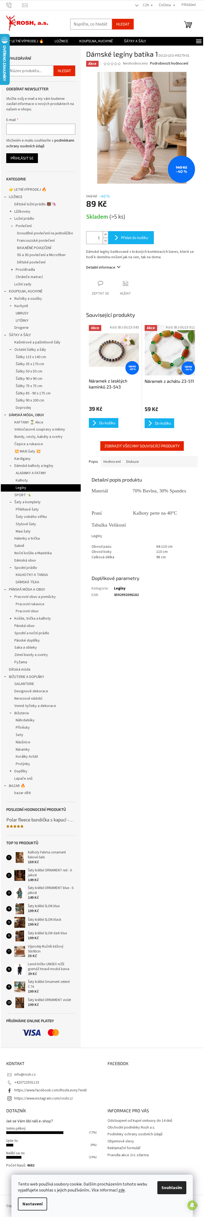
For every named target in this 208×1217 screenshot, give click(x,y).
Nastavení (32, 1204)
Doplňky (20, 771)
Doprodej (23, 407)
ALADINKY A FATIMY (31, 473)
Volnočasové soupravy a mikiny (39, 429)
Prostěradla (25, 269)
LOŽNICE (15, 197)
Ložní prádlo (24, 218)
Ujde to (12, 1140)
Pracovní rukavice (30, 604)
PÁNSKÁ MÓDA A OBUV (27, 589)
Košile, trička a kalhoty (32, 618)
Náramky (23, 749)
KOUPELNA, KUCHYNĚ (26, 291)
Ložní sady (22, 284)
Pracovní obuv (27, 611)
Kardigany (22, 458)
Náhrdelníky (25, 720)
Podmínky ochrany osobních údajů (135, 1134)
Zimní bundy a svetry (31, 655)
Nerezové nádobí (28, 698)
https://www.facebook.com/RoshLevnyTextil (50, 1090)
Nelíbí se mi (15, 1153)
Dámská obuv (25, 560)
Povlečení (24, 226)
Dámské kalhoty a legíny (33, 466)
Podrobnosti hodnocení (169, 63)
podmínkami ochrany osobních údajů (40, 143)
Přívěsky (23, 727)
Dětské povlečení (31, 262)
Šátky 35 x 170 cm (30, 364)
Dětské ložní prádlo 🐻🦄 (35, 204)
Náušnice (23, 742)
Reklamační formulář (124, 1148)
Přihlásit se (22, 158)
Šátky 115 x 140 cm (31, 357)
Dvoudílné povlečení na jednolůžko (45, 233)
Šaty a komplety (27, 502)
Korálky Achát (27, 756)
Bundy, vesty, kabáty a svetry (38, 436)
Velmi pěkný (16, 1128)
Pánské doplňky (27, 640)
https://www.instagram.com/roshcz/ (43, 1098)
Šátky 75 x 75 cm (29, 386)
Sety (19, 735)
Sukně (19, 546)
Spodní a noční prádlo (31, 633)
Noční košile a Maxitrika (33, 553)
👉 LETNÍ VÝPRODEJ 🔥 (27, 189)
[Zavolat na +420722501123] (14, 4)
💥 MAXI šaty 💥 (27, 451)
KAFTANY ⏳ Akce (28, 422)
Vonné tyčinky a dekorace (35, 706)
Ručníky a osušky (28, 298)
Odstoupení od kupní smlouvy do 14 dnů (140, 1120)
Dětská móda (19, 669)
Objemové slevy (121, 1141)
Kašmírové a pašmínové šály (37, 342)
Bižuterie (21, 713)
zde (121, 1190)
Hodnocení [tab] (112, 461)
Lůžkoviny (22, 211)
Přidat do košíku (134, 237)
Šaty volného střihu (31, 517)
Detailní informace (100, 267)
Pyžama (20, 662)
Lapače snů (23, 778)
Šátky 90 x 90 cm (29, 378)
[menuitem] (25, 41)
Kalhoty (22, 480)
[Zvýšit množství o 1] (105, 234)
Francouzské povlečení (36, 240)
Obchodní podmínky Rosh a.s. (131, 1127)
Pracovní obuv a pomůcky (35, 597)
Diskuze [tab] (132, 461)
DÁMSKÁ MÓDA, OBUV (26, 415)
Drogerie (21, 327)
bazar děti (22, 793)
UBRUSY (22, 313)
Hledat (122, 24)
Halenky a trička (27, 538)
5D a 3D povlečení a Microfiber (41, 255)
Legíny (21, 487)
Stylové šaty (26, 524)
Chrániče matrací (29, 277)
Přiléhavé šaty (27, 509)
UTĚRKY (22, 320)
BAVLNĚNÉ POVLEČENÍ (34, 248)
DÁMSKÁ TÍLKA (27, 582)
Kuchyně (21, 306)
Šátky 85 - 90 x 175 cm (33, 393)
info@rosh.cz (25, 1074)
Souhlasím (171, 1188)
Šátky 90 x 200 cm (30, 400)
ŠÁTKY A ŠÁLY (20, 335)
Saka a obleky (25, 647)
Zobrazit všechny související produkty (142, 446)
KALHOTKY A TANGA (32, 575)
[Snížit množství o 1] (105, 241)
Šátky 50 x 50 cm (29, 371)
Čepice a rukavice (28, 444)
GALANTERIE (24, 684)
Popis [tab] (93, 461)
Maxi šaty (23, 531)
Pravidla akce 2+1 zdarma (128, 1155)
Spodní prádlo (25, 568)
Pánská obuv (24, 626)
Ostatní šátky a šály (30, 349)
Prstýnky (23, 764)
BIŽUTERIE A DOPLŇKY (26, 677)
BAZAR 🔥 (17, 786)
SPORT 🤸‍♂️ (22, 495)
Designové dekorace (31, 691)
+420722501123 (26, 1082)
